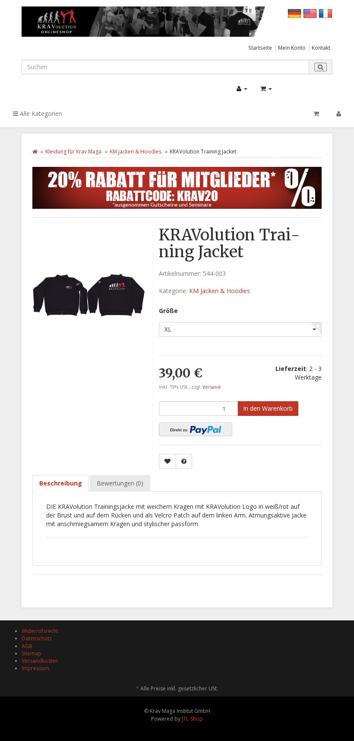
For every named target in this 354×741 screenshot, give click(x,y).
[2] (195, 429)
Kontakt (321, 47)
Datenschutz (37, 638)
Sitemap (31, 653)
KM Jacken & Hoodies (135, 151)
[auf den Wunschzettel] (167, 461)
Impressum (35, 668)
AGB (27, 646)
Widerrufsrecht (40, 631)
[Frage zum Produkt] (184, 461)
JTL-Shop (192, 718)
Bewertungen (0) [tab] (120, 483)
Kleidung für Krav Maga (73, 151)
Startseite (260, 47)
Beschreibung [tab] (60, 483)
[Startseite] (34, 151)
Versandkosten (40, 660)
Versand (211, 387)
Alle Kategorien (40, 113)
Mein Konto (292, 47)
